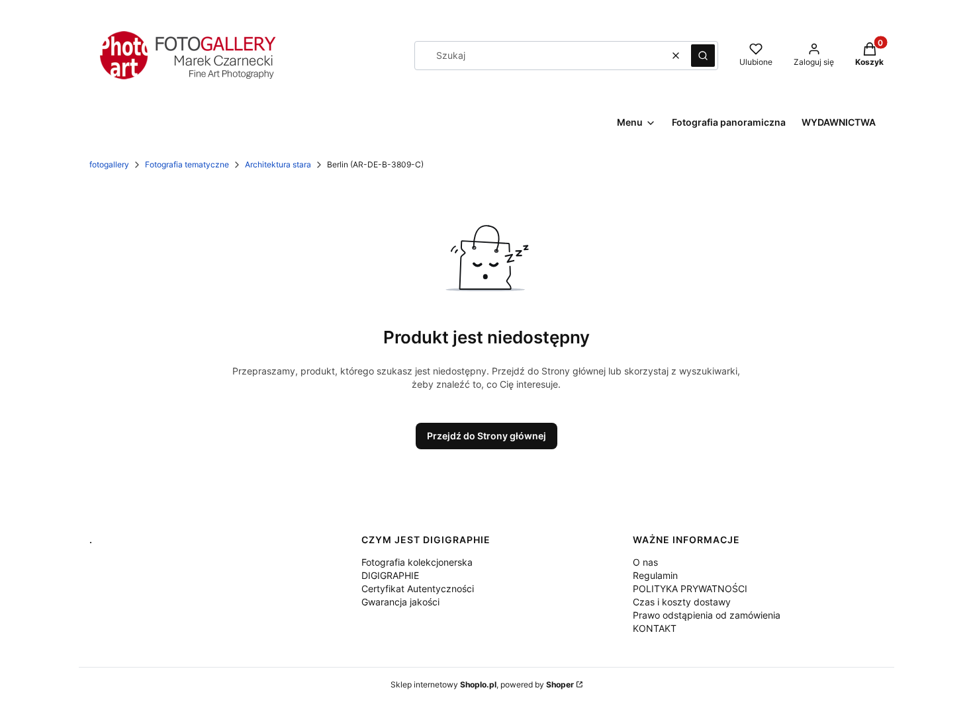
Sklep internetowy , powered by (482, 684)
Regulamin (655, 575)
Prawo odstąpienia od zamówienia (706, 615)
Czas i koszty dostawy (682, 601)
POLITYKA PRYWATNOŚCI (690, 588)
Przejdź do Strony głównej (486, 435)
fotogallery (109, 164)
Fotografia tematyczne (187, 164)
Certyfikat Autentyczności (417, 588)
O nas (645, 562)
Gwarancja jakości (400, 601)
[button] (703, 55)
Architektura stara (278, 164)
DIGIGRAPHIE (390, 575)
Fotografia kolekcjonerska (417, 562)
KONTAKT (654, 628)
